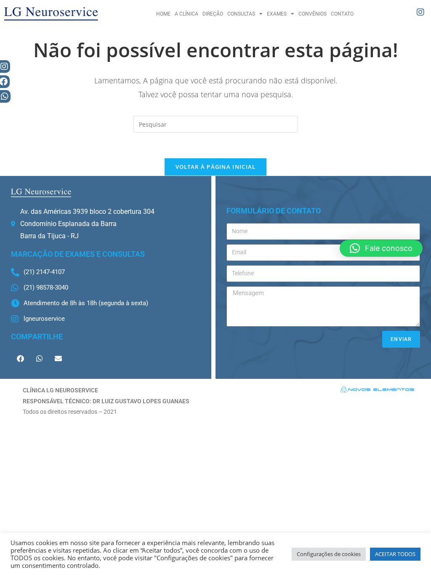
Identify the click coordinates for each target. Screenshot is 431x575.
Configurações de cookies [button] (329, 554)
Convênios (312, 14)
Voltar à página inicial (216, 166)
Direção (212, 14)
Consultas (241, 14)
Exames (277, 14)
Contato (342, 14)
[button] (20, 358)
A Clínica (186, 14)
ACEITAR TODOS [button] (395, 554)
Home (163, 14)
